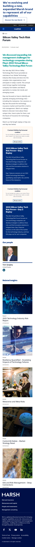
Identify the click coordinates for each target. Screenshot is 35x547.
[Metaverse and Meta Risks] (17, 382)
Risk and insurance (8, 500)
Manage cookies (17, 141)
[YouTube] (16, 530)
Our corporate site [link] (22, 25)
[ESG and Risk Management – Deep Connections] (17, 463)
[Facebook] (4, 530)
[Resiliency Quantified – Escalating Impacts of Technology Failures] (17, 341)
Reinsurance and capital (9, 503)
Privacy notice (15, 535)
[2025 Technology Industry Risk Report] (17, 299)
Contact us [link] (30, 25)
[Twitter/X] (10, 530)
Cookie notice (6, 538)
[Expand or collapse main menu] (3, 29)
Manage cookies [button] (17, 538)
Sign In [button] (15, 25)
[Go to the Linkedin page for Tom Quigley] (4, 270)
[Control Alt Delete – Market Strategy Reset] (17, 422)
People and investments (9, 506)
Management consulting (9, 510)
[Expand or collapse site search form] (31, 29)
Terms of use (6, 535)
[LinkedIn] (21, 530)
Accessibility (24, 535)
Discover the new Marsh (13, 20)
